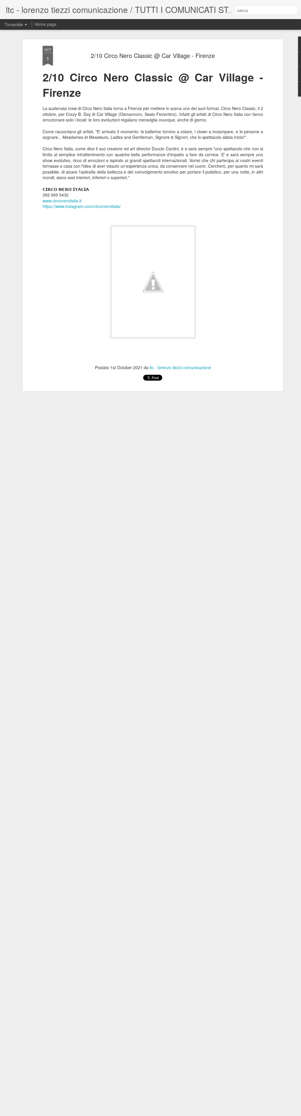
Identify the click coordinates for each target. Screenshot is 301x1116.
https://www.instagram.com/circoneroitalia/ (82, 206)
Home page (45, 24)
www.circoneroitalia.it (62, 201)
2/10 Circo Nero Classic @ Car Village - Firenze (153, 55)
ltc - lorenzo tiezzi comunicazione (180, 367)
